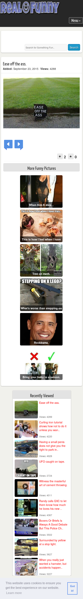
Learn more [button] (14, 593)
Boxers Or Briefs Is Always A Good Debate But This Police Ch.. (53, 524)
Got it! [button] (72, 588)
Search (74, 47)
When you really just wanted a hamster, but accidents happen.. (52, 563)
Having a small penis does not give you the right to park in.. (52, 445)
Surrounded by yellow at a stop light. (52, 542)
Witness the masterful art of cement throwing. (53, 483)
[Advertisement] (43, 37)
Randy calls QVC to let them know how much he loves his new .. (52, 505)
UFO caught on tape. (52, 461)
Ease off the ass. (49, 403)
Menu (75, 20)
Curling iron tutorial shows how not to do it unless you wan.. (52, 426)
